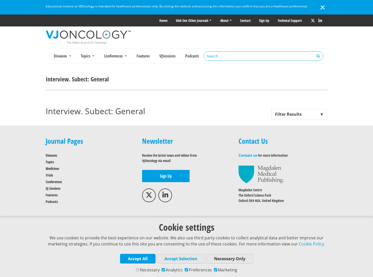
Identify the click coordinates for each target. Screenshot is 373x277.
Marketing (227, 270)
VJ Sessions (53, 188)
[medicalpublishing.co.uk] (261, 174)
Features (143, 56)
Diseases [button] (61, 56)
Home (163, 20)
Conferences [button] (114, 56)
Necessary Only (229, 258)
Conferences (54, 181)
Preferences (200, 270)
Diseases (51, 155)
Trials (49, 175)
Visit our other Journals (192, 20)
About (224, 20)
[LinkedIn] (320, 20)
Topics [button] (86, 56)
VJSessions (167, 56)
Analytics (174, 270)
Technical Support (290, 20)
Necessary (150, 270)
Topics (50, 161)
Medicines (52, 168)
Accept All (138, 258)
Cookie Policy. (312, 244)
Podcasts (192, 56)
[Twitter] (313, 20)
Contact (245, 20)
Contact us (248, 155)
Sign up (264, 20)
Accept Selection (180, 258)
